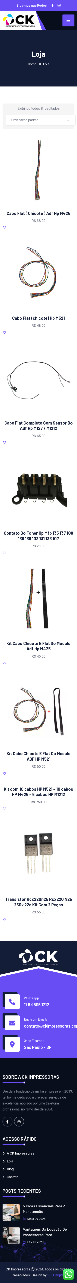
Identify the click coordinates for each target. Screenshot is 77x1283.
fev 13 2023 (35, 1242)
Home (32, 64)
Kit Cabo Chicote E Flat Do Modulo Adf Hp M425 (38, 646)
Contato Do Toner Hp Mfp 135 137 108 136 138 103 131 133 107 (38, 535)
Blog (10, 1169)
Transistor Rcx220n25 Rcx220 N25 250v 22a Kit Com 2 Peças (38, 902)
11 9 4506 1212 (36, 1004)
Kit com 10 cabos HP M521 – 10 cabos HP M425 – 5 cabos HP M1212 (38, 791)
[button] (49, 169)
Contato (12, 1177)
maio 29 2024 (36, 1219)
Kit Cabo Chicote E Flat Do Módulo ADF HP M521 (39, 756)
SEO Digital (55, 1275)
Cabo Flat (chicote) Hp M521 (38, 318)
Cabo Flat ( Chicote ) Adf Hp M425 (38, 213)
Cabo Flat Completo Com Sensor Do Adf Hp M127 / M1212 (38, 425)
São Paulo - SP (38, 1047)
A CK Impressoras (20, 1153)
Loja (10, 1161)
